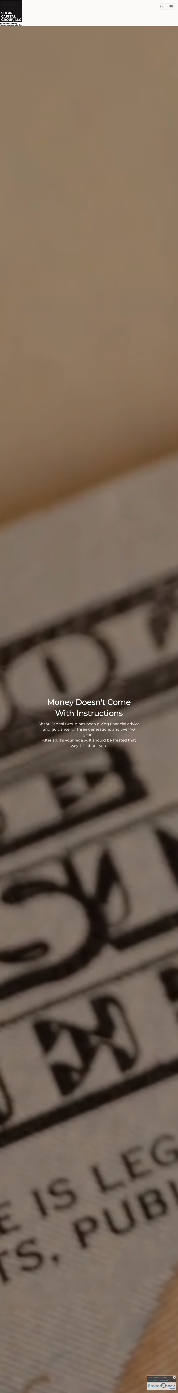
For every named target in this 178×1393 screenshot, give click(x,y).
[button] (166, 6)
